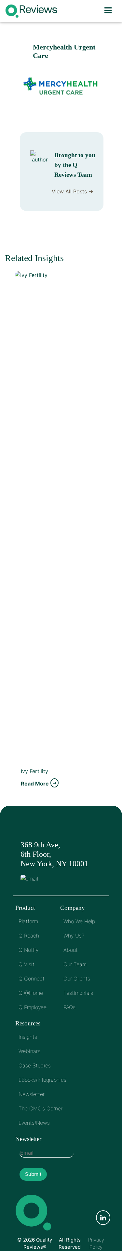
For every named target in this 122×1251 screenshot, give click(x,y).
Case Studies (35, 1065)
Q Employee (33, 1007)
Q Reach (29, 935)
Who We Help (79, 921)
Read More (35, 783)
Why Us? (73, 935)
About (70, 950)
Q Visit (26, 964)
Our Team (75, 964)
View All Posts (69, 191)
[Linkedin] (103, 1218)
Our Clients (76, 978)
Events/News (34, 1122)
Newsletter (32, 1094)
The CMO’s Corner (40, 1108)
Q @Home (31, 993)
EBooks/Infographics (42, 1080)
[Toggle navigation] (108, 11)
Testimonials (78, 993)
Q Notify (28, 950)
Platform (28, 921)
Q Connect (32, 978)
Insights (28, 1037)
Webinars (29, 1051)
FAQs (69, 1007)
